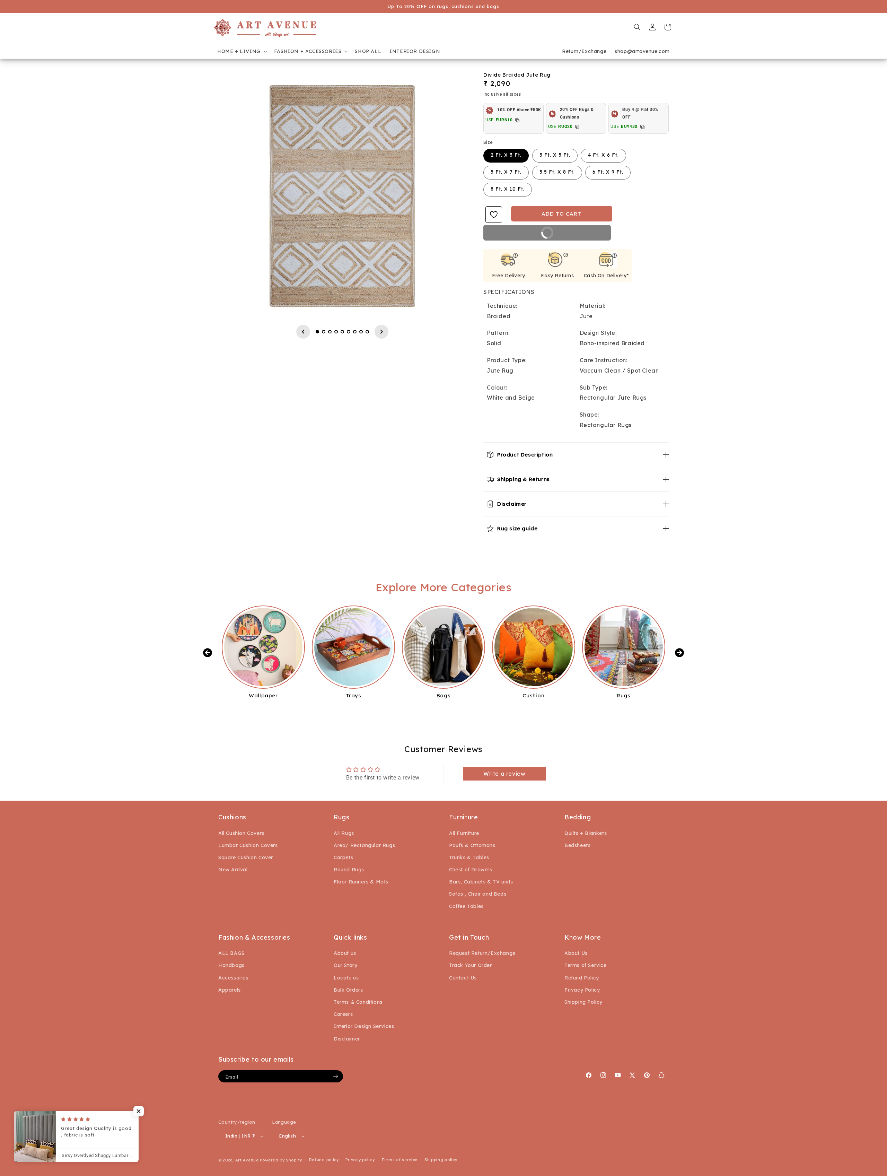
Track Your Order (470, 965)
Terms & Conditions (358, 1002)
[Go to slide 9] (367, 331)
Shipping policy (440, 1159)
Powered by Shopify (281, 1160)
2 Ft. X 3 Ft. (506, 155)
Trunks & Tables (469, 857)
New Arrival (233, 869)
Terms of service (399, 1159)
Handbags (231, 965)
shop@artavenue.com (642, 51)
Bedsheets (577, 845)
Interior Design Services (364, 1026)
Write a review (504, 773)
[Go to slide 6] (348, 331)
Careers (343, 1014)
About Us (576, 953)
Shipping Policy (583, 1002)
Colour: (497, 387)
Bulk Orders (348, 990)
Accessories (233, 978)
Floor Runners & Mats (361, 882)
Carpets (343, 857)
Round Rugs (349, 869)
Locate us (346, 978)
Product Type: (507, 360)
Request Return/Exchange (482, 953)
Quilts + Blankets (585, 833)
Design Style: (598, 332)
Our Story (345, 965)
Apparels (229, 990)
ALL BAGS (231, 953)
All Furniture (464, 833)
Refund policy (324, 1159)
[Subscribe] (335, 1076)
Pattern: (498, 332)
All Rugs (344, 833)
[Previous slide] (303, 332)
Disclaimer (347, 1039)
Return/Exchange (584, 51)
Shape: (589, 414)
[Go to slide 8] (361, 331)
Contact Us (463, 978)
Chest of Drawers (470, 869)
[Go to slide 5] (342, 331)
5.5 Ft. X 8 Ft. (557, 172)
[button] (241, 51)
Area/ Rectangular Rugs (364, 845)
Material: (592, 305)
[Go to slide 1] (317, 331)
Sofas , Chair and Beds (477, 894)
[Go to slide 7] (355, 331)
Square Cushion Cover (245, 857)
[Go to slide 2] (323, 331)
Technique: (502, 305)
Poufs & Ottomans (472, 845)
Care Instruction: (603, 360)
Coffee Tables (466, 906)
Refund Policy (581, 978)
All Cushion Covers (241, 833)
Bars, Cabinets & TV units (481, 882)
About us (345, 953)
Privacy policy (360, 1159)
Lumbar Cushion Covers (248, 845)
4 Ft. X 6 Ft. (603, 155)
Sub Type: (593, 387)
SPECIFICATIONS (508, 291)
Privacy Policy (582, 990)
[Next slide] (381, 332)
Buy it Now (524, 235)
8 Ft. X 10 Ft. (508, 189)
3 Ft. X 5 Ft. (554, 155)
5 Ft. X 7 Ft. (506, 172)
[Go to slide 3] (330, 331)
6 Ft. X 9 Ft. (607, 172)
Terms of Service (585, 965)
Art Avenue (247, 1160)
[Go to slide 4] (336, 331)
